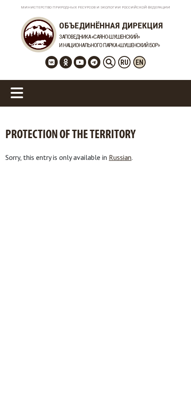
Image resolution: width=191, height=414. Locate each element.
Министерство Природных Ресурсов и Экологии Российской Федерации (95, 7)
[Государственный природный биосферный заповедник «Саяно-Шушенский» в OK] (66, 62)
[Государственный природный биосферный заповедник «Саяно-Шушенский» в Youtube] (80, 62)
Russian (120, 157)
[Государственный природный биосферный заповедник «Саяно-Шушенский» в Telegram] (94, 62)
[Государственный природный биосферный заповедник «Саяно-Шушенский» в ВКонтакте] (51, 62)
